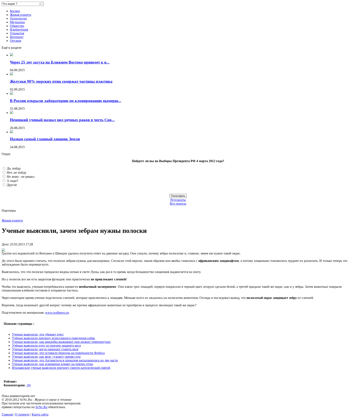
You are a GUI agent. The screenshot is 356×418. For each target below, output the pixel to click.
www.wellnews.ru (57, 312)
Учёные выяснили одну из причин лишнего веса (46, 345)
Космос (15, 11)
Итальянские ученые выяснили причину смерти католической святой (61, 367)
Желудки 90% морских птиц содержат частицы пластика (61, 81)
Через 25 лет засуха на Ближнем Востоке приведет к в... (59, 62)
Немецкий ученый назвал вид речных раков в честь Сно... (62, 120)
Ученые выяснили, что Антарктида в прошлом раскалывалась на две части (65, 360)
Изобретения (19, 29)
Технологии (18, 18)
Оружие (15, 40)
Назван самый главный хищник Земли (45, 139)
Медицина (17, 22)
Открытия (17, 33)
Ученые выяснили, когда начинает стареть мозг (45, 349)
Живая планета (20, 14)
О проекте (22, 414)
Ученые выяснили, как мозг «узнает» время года (46, 356)
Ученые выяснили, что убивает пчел (37, 334)
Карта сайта (40, 414)
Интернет (16, 37)
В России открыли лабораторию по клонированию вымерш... (65, 101)
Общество (17, 26)
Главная (7, 414)
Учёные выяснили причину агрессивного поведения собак (53, 338)
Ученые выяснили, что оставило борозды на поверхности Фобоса (58, 353)
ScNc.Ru (41, 407)
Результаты (178, 200)
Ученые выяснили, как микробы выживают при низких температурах (61, 342)
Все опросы (178, 203)
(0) (28, 385)
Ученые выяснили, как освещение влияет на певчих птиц (52, 364)
